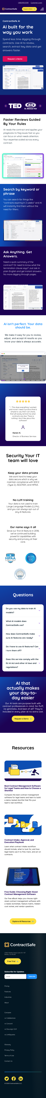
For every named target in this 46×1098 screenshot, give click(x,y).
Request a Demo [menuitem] (27, 9)
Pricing (6, 986)
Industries (8, 997)
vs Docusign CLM (10, 1029)
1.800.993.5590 (23, 3)
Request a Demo (15, 59)
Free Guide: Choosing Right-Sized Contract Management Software (21, 893)
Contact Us (8, 1061)
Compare (7, 1013)
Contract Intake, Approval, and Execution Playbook (19, 841)
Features (7, 992)
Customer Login (36, 3)
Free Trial (11, 961)
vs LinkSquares (9, 1035)
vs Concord (8, 1024)
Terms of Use (9, 1056)
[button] (42, 9)
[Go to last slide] (5, 105)
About (6, 1003)
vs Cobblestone (9, 1018)
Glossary (7, 1045)
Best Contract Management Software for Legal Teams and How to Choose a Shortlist (22, 788)
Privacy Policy (9, 1050)
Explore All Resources (22, 921)
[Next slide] (40, 105)
